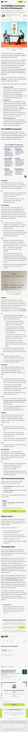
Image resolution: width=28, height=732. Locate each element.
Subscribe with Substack (15, 709)
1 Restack (14, 636)
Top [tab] (2, 666)
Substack (8, 729)
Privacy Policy (14, 715)
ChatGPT (18, 53)
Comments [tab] (4, 650)
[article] (14, 675)
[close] (24, 685)
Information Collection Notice (16, 713)
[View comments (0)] (7, 19)
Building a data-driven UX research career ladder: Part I (10, 674)
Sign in (25, 1)
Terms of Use (20, 712)
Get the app (20, 726)
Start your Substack (10, 726)
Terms (17, 722)
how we (15, 70)
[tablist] (6, 650)
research (23, 60)
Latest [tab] (6, 666)
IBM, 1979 (17, 294)
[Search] (25, 666)
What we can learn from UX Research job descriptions (8, 671)
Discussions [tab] (11, 666)
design (5, 62)
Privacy (13, 722)
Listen (25, 15)
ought (18, 70)
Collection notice (23, 722)
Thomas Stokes (10, 676)
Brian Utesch (8, 677)
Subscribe (20, 1)
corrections (23, 308)
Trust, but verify (22, 310)
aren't (12, 465)
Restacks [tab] (10, 650)
